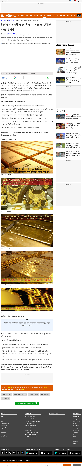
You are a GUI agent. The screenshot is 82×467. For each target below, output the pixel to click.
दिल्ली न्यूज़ (75, 419)
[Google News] (6, 77)
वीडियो (22, 15)
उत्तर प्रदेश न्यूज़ (76, 416)
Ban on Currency (6, 394)
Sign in (79, 1)
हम (1, 419)
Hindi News (4, 20)
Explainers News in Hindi (31, 432)
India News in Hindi (30, 416)
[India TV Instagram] (10, 452)
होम (18, 15)
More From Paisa (65, 45)
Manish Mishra (11, 33)
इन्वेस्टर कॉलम (4, 425)
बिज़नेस (12, 20)
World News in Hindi (30, 419)
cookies (59, 465)
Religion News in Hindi (30, 430)
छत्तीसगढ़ (74, 439)
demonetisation (44, 394)
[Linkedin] (18, 452)
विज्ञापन (2, 421)
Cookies (3, 465)
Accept (67, 465)
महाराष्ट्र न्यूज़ (75, 428)
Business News (29, 428)
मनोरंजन (36, 15)
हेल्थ (68, 15)
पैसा (44, 15)
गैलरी (57, 15)
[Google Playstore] (31, 453)
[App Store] (46, 453)
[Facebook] (2, 452)
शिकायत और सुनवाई (5, 423)
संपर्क (2, 416)
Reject (76, 465)
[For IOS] (74, 453)
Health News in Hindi (30, 434)
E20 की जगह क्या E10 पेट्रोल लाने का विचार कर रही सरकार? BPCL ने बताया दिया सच (73, 61)
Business (47, 387)
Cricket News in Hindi (30, 425)
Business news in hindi (20, 394)
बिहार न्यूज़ (75, 423)
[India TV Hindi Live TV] (79, 15)
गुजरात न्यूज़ (75, 432)
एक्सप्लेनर (62, 15)
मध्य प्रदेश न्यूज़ (76, 425)
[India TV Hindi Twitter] (74, 0)
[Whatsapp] (48, 78)
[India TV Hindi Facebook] (72, 0)
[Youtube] (14, 452)
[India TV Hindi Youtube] (75, 0)
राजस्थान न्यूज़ (76, 430)
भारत (27, 15)
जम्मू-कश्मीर (75, 441)
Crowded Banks (33, 394)
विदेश (31, 15)
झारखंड (74, 443)
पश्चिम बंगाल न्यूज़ (76, 421)
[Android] (70, 0)
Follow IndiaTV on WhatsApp (25, 403)
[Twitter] (6, 452)
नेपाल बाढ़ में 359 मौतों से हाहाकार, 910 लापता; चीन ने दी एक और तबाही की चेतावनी (73, 117)
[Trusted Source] (18, 77)
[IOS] (69, 0)
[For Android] (60, 453)
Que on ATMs (5, 398)
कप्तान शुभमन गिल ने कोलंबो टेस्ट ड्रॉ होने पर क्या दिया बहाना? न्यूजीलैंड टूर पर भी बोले (73, 145)
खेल (41, 15)
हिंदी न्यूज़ (10, 387)
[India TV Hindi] (11, 15)
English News (4, 428)
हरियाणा (74, 436)
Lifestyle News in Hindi (31, 436)
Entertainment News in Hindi (32, 421)
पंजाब (74, 434)
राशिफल (49, 15)
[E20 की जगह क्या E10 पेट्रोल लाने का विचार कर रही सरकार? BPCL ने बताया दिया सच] (60, 61)
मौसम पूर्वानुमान (4, 436)
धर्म (53, 15)
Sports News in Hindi (30, 423)
